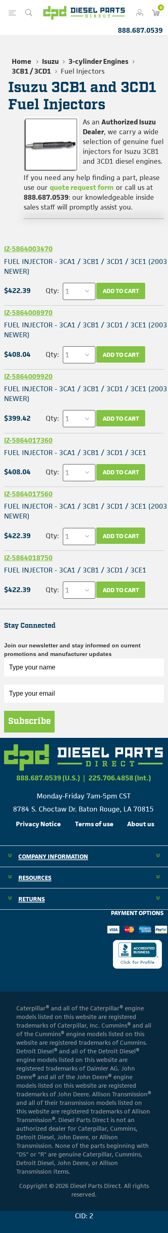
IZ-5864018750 (28, 557)
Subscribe (29, 721)
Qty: (52, 290)
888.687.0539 (140, 30)
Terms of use (94, 824)
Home (21, 61)
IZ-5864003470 (28, 248)
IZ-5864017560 (28, 493)
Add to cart (121, 291)
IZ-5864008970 (28, 312)
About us (140, 824)
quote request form (82, 187)
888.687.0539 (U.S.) (48, 777)
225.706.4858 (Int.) (119, 777)
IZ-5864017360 (28, 440)
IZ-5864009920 (28, 376)
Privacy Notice (38, 824)
